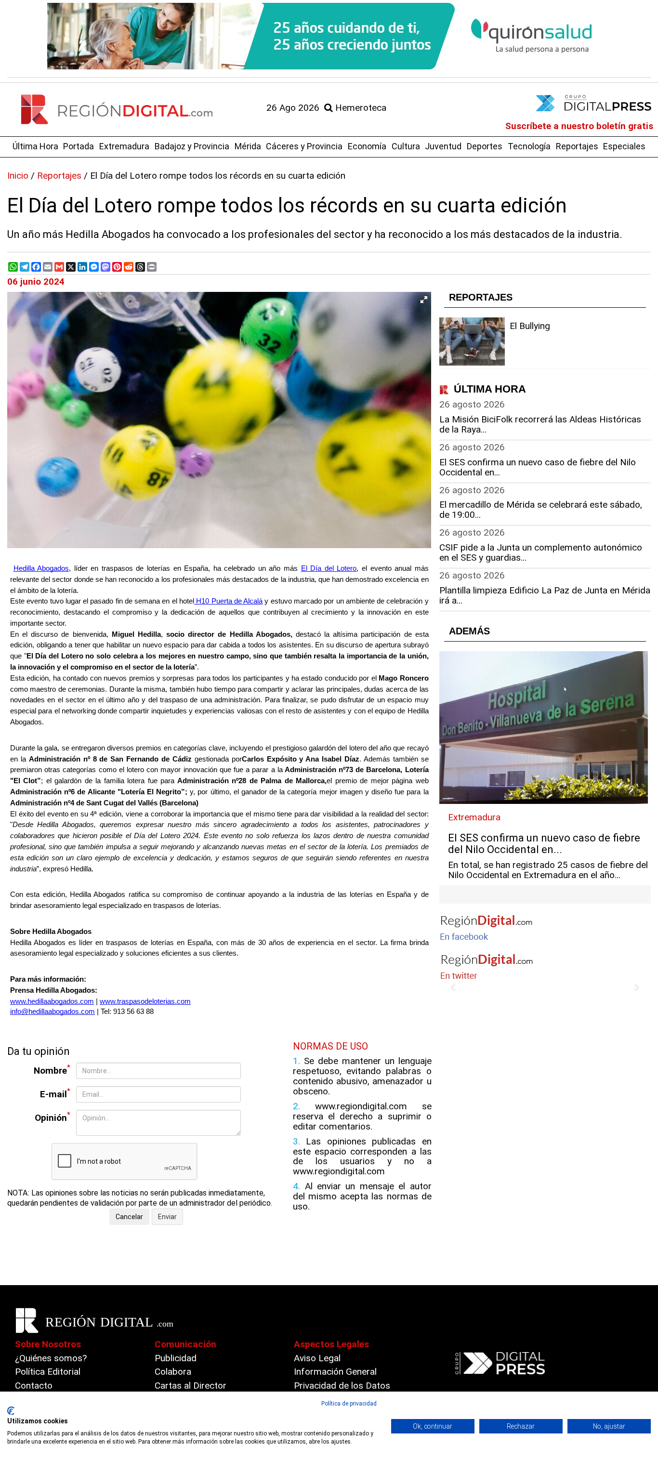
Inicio (17, 175)
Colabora (173, 1371)
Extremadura (124, 146)
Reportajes (577, 146)
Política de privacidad (349, 1403)
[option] (329, 36)
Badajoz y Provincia (192, 146)
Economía (367, 146)
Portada (78, 146)
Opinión (52, 1117)
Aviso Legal (317, 1358)
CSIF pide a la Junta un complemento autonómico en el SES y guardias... (540, 552)
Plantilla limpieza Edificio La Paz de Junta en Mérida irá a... (544, 595)
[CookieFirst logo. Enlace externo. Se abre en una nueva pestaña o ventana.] (10, 1410)
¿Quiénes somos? (51, 1358)
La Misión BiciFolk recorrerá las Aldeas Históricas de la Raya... (540, 424)
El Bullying (530, 325)
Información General (335, 1371)
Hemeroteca (359, 107)
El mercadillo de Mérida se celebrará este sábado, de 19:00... (540, 509)
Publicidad (176, 1358)
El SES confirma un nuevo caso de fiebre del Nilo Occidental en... (537, 467)
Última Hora (35, 146)
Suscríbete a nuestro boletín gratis (579, 125)
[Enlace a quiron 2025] (329, 36)
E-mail (55, 1093)
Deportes (484, 146)
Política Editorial (47, 1371)
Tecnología (529, 146)
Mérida (248, 146)
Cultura (406, 146)
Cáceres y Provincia (304, 146)
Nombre (52, 1070)
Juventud (443, 146)
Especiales (624, 146)
